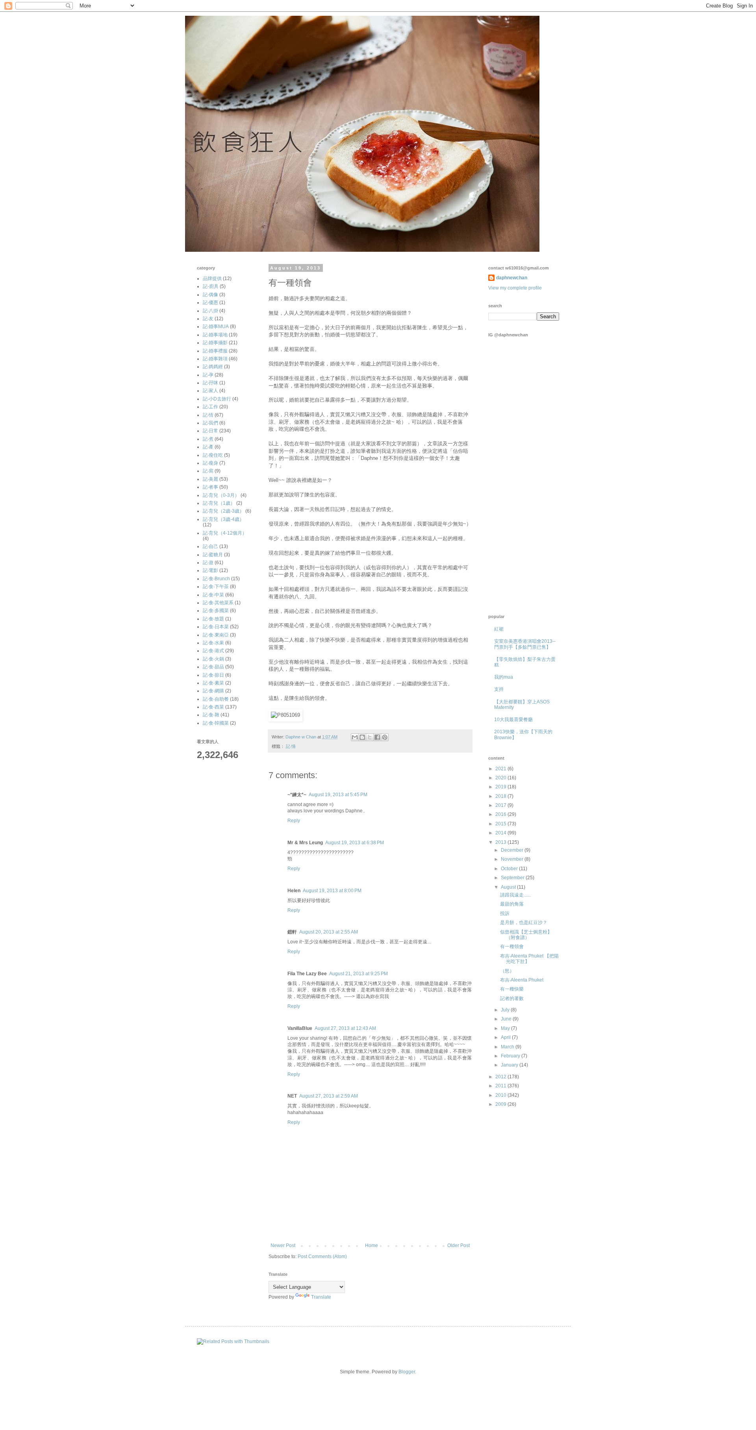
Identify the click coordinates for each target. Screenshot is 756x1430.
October (510, 868)
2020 (501, 778)
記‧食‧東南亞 (216, 635)
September (513, 877)
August (509, 887)
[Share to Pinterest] (385, 737)
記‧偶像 (210, 294)
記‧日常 (210, 431)
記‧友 (208, 318)
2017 (501, 805)
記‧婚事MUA (216, 326)
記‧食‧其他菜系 (218, 602)
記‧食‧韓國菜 (216, 723)
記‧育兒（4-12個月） (225, 533)
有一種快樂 (512, 989)
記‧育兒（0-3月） (221, 495)
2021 (501, 768)
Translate (321, 1297)
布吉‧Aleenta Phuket (521, 980)
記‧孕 (208, 375)
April (506, 1037)
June (507, 1019)
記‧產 (208, 447)
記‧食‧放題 (213, 619)
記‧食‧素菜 (213, 683)
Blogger (406, 1372)
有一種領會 (512, 946)
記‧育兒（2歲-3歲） (223, 511)
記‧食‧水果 (213, 643)
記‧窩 (208, 471)
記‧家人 (210, 390)
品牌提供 (212, 278)
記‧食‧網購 (213, 691)
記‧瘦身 (210, 463)
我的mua (503, 677)
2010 (501, 1095)
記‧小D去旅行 (217, 399)
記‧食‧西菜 (213, 707)
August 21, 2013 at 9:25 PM (358, 973)
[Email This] (355, 737)
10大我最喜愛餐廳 (513, 719)
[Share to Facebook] (377, 737)
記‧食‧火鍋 (213, 659)
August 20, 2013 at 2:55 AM (328, 932)
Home (371, 1245)
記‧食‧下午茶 (216, 586)
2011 (501, 1086)
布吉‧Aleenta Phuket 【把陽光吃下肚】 (529, 958)
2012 (501, 1076)
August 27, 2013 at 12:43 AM (345, 1028)
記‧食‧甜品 (213, 667)
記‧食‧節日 (213, 675)
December (512, 850)
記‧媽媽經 (213, 366)
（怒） (507, 971)
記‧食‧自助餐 (216, 699)
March (508, 1047)
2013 (501, 842)
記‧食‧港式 (213, 650)
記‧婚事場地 (215, 335)
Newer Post (283, 1245)
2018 (501, 796)
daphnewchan (511, 277)
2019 (501, 787)
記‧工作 (210, 407)
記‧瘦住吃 (213, 455)
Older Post (458, 1245)
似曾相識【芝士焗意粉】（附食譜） (526, 934)
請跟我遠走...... (515, 895)
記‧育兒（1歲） (219, 503)
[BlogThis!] (362, 737)
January (510, 1065)
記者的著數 (512, 998)
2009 (501, 1104)
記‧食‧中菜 (213, 595)
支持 (499, 689)
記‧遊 (208, 562)
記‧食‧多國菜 (216, 610)
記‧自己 (210, 546)
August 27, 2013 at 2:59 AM (328, 1096)
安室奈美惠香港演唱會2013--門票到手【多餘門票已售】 (525, 643)
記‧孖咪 (210, 383)
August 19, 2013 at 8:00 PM (332, 890)
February (511, 1056)
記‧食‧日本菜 (216, 626)
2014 (501, 833)
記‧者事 (210, 487)
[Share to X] (370, 737)
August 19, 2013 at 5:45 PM (338, 794)
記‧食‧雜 (211, 715)
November (512, 859)
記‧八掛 (210, 311)
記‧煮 (208, 439)
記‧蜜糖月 (213, 554)
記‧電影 (210, 570)
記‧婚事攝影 (215, 342)
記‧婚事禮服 (215, 351)
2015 (501, 824)
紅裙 (499, 629)
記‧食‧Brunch (216, 578)
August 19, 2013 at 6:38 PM (354, 842)
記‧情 (291, 746)
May (506, 1028)
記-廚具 (211, 286)
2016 (501, 814)
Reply (293, 820)
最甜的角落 (512, 904)
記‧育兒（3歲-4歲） (223, 519)
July (506, 1010)
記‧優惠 (210, 302)
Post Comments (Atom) (322, 1256)
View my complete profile (515, 288)
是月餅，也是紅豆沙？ (523, 922)
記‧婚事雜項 (215, 359)
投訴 (505, 913)
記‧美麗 (210, 479)
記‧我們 (210, 423)
